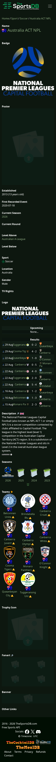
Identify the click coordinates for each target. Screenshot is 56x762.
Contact (8, 755)
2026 (4, 216)
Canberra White (45, 539)
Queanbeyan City (9, 593)
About (7, 751)
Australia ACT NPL (40, 18)
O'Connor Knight (45, 565)
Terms (18, 751)
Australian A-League (13, 239)
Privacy (29, 751)
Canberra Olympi (28, 542)
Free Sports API (11, 727)
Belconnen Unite (9, 515)
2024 (34, 480)
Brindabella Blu (28, 515)
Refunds (41, 751)
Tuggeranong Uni (28, 594)
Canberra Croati (45, 512)
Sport (14, 18)
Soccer (24, 18)
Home (5, 18)
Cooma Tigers (9, 567)
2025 (21, 480)
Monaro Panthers (27, 568)
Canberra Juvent (9, 541)
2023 (47, 480)
